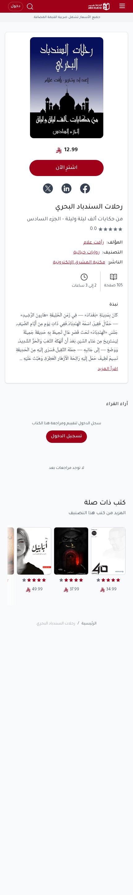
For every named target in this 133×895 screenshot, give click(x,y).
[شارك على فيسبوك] (85, 188)
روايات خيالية (86, 252)
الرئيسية (89, 624)
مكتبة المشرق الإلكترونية (79, 262)
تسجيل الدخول (66, 436)
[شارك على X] (48, 188)
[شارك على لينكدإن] (66, 188)
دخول (15, 6)
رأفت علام (93, 242)
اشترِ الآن (66, 168)
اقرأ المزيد (108, 369)
